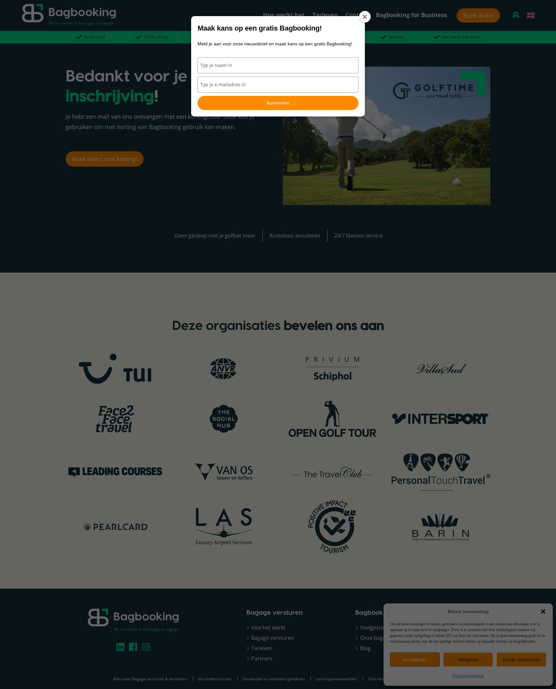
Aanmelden (278, 103)
